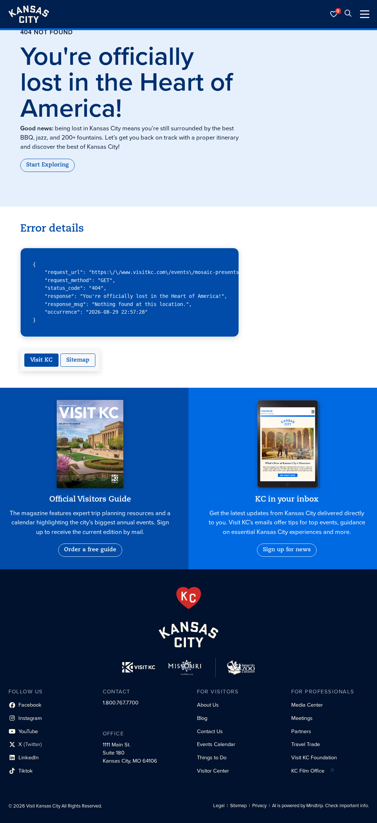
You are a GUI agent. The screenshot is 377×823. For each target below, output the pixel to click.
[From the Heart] (188, 598)
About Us (208, 705)
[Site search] (348, 14)
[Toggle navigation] (364, 14)
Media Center (307, 705)
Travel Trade (305, 744)
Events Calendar (216, 744)
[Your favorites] (334, 14)
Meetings (302, 718)
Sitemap (77, 360)
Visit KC (41, 360)
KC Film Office (307, 771)
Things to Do (211, 757)
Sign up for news (287, 550)
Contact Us (210, 731)
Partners (301, 731)
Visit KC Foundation (314, 757)
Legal (219, 805)
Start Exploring (47, 165)
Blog (202, 718)
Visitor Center (213, 771)
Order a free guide (90, 550)
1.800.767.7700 (120, 703)
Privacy (259, 805)
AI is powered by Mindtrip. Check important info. (320, 805)
